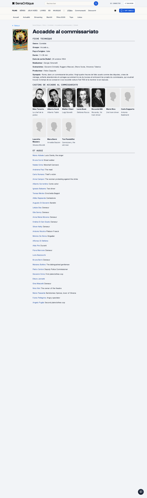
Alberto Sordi (53, 109)
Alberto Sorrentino (40, 184)
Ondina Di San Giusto (41, 222)
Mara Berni (52, 139)
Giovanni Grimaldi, (52, 67)
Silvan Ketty (37, 226)
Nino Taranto (38, 109)
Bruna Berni (38, 260)
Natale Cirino (38, 165)
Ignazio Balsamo (39, 189)
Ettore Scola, (80, 67)
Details (76, 25)
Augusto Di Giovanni (41, 203)
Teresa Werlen (39, 193)
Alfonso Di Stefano (40, 241)
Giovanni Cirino (39, 274)
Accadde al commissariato (63, 25)
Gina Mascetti (38, 283)
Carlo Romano (38, 174)
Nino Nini (36, 288)
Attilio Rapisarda (39, 198)
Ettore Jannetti (39, 279)
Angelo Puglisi (38, 302)
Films (44, 25)
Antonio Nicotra (39, 231)
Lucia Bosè (81, 109)
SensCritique (37, 25)
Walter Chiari (67, 109)
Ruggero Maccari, (67, 67)
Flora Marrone (39, 250)
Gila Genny (37, 212)
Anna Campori (38, 179)
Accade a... (44, 47)
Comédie (50, 25)
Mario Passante (39, 293)
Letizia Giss (37, 207)
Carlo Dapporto (127, 109)
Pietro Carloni (38, 269)
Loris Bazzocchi (39, 255)
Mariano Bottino (39, 264)
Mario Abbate (38, 155)
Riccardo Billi (97, 109)
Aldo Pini (36, 245)
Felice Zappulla (50, 71)
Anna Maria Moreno (41, 217)
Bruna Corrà (38, 160)
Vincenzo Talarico (93, 67)
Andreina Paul (38, 170)
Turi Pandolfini (68, 139)
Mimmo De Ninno (40, 236)
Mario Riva (110, 109)
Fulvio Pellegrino (39, 298)
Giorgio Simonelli (50, 63)
